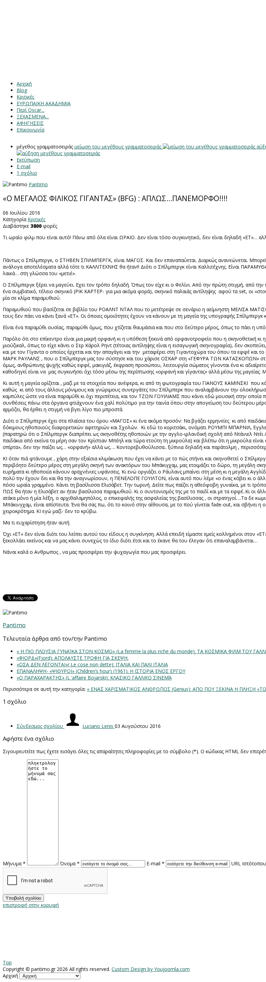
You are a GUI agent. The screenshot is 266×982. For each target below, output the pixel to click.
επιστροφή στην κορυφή (31, 905)
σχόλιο (27, 173)
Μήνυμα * (14, 863)
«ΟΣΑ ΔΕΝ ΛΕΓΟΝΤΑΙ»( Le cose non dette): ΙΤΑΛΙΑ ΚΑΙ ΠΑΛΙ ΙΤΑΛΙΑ (92, 664)
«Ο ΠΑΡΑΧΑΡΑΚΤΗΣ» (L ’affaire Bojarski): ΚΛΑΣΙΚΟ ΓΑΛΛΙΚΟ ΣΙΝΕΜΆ (94, 677)
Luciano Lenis (98, 726)
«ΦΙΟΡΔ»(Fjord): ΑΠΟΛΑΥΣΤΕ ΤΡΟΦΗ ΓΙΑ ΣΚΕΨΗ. (72, 658)
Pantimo (38, 184)
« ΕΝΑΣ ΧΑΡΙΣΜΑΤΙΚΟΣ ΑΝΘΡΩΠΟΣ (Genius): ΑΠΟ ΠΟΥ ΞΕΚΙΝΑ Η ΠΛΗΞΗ (172, 689)
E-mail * (156, 863)
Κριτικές (36, 219)
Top (7, 962)
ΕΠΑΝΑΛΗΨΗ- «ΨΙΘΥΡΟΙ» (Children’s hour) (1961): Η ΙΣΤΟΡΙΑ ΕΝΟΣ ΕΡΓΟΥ (101, 671)
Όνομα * (70, 863)
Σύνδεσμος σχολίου (40, 726)
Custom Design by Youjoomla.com (151, 969)
